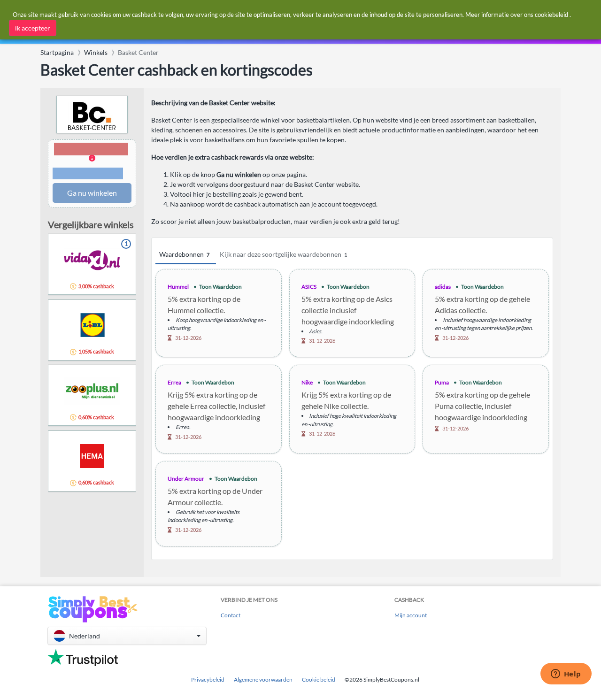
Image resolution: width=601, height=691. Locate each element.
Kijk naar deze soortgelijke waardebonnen (283, 254)
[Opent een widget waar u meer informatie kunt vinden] (566, 674)
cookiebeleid (551, 14)
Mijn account (410, 615)
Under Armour (186, 478)
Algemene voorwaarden (263, 679)
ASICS (308, 286)
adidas (443, 286)
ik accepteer (32, 28)
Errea (174, 382)
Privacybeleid (207, 679)
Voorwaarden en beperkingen (88, 174)
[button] (92, 161)
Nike (307, 382)
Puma (442, 382)
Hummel (178, 286)
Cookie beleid (318, 679)
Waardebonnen (184, 254)
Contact (230, 615)
